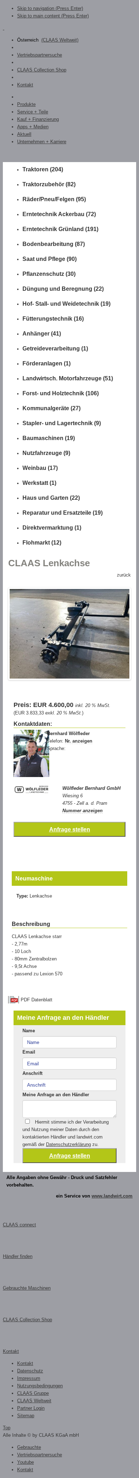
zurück (124, 575)
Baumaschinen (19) (48, 438)
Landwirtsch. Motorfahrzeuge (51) (67, 378)
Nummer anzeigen (82, 810)
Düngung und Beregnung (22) (63, 289)
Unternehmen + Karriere (41, 141)
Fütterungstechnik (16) (53, 319)
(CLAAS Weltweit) (59, 40)
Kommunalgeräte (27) (51, 408)
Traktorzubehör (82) (49, 184)
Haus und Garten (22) (51, 498)
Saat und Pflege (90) (49, 259)
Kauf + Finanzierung (38, 119)
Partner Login (31, 1408)
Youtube (25, 1462)
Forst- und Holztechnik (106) (60, 393)
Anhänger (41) (41, 334)
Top (6, 1427)
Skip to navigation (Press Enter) (50, 8)
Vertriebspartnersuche (39, 55)
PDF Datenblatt (36, 999)
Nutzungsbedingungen (40, 1385)
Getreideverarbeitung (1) (55, 349)
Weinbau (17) (40, 468)
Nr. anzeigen (78, 741)
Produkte (26, 104)
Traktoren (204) (42, 169)
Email (28, 1052)
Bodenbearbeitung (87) (53, 244)
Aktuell (24, 134)
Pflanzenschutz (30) (49, 274)
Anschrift (32, 1073)
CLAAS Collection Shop (41, 70)
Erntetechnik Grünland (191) (60, 229)
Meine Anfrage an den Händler (55, 1094)
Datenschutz (30, 1370)
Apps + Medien (32, 126)
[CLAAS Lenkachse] (69, 634)
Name (28, 1030)
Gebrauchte (29, 1447)
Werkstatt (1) (39, 483)
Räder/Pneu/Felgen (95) (54, 199)
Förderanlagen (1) (46, 363)
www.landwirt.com (112, 1196)
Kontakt (25, 84)
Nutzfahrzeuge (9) (46, 453)
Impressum (28, 1378)
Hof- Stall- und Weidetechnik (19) (66, 304)
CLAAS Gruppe (33, 1393)
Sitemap (25, 1415)
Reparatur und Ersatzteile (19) (62, 513)
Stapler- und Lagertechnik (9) (61, 423)
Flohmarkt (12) (41, 543)
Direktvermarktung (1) (51, 528)
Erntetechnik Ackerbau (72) (59, 214)
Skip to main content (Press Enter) (53, 15)
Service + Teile (32, 111)
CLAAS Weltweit (34, 1400)
